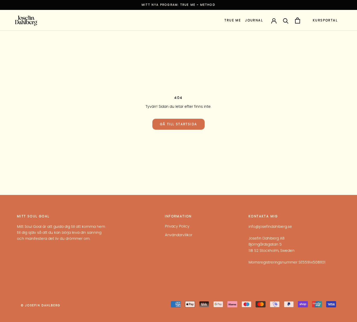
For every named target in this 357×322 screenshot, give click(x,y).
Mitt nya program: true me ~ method (178, 4)
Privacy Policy (177, 226)
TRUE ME (232, 20)
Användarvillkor (178, 235)
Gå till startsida (178, 124)
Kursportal (325, 20)
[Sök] (286, 20)
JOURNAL (254, 20)
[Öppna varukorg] (297, 20)
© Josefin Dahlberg (41, 305)
